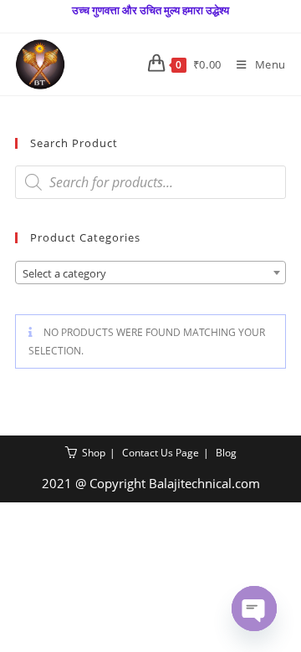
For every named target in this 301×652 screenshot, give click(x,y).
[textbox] (150, 273)
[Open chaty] (254, 608)
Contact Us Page (160, 453)
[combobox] (150, 272)
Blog (226, 453)
